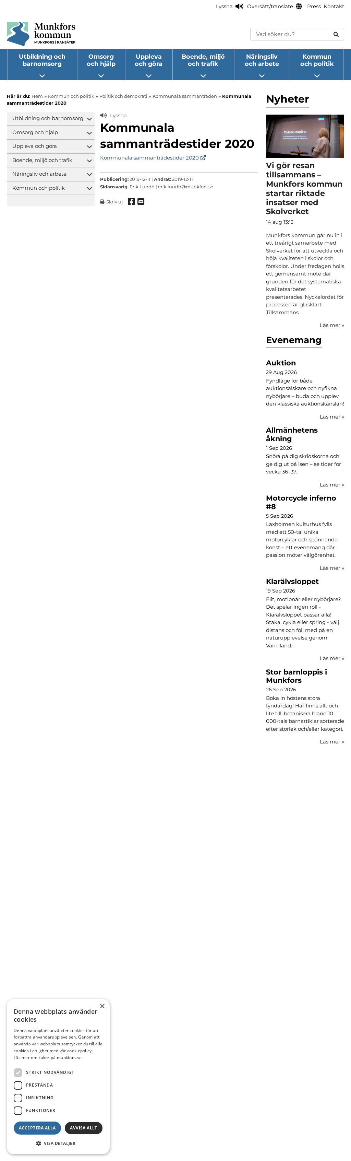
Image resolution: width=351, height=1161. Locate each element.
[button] (58, 1143)
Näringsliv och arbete (262, 60)
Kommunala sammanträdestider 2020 (149, 157)
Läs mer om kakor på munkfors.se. (48, 1057)
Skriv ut (114, 201)
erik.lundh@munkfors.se (185, 186)
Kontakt (334, 6)
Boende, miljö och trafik (203, 60)
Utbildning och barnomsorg (42, 60)
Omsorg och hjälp (101, 60)
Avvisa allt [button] (83, 1128)
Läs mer (332, 416)
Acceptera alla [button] (37, 1128)
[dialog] (58, 1076)
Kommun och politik (317, 60)
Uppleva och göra (148, 60)
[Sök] (336, 34)
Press (314, 6)
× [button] (102, 1006)
